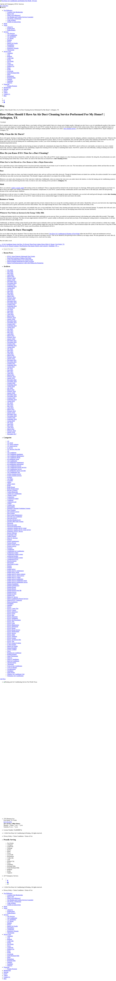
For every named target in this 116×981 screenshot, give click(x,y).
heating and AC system (13, 577)
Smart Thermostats (12, 656)
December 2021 (11, 360)
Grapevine (10, 64)
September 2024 (12, 306)
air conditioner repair (13, 459)
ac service (10, 447)
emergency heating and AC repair (16, 528)
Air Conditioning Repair (14, 466)
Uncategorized (11, 669)
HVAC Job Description (14, 620)
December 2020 (11, 380)
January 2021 (11, 378)
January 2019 (11, 412)
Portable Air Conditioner (14, 653)
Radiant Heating (12, 654)
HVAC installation (12, 618)
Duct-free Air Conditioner (14, 516)
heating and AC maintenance (15, 571)
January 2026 (11, 280)
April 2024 (10, 314)
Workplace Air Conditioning (15, 676)
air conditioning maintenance (15, 462)
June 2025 (10, 291)
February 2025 (11, 298)
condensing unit (11, 502)
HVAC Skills (11, 635)
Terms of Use (28, 836)
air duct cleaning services (14, 475)
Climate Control (11, 495)
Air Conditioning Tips (13, 472)
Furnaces (9, 548)
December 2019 (11, 394)
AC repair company (13, 444)
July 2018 (10, 422)
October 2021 (11, 363)
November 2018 (12, 416)
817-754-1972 (4, 5)
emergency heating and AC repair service (19, 530)
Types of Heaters (12, 667)
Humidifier (10, 603)
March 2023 (10, 335)
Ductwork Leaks (12, 525)
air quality (10, 480)
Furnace (9, 539)
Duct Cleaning (11, 510)
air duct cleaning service (14, 474)
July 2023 (10, 329)
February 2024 (11, 317)
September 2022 (12, 345)
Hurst (8, 68)
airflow (9, 482)
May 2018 (10, 426)
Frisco (9, 63)
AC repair (10, 443)
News (9, 651)
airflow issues (11, 484)
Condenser (10, 500)
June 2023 (10, 330)
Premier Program (12, 86)
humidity (9, 605)
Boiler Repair (11, 487)
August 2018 (11, 421)
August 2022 (11, 347)
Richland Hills (11, 77)
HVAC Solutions (12, 636)
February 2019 (11, 411)
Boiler (9, 485)
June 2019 (10, 404)
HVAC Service (11, 633)
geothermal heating (12, 556)
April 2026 (10, 275)
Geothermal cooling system (15, 554)
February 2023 (11, 337)
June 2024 (10, 311)
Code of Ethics (11, 20)
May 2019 (10, 406)
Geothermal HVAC (12, 559)
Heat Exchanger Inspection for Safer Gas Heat (20, 261)
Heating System (11, 594)
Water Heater (11, 672)
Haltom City (10, 66)
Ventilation (10, 671)
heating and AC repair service (15, 575)
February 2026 (11, 278)
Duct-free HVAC (12, 518)
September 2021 (12, 365)
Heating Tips (11, 595)
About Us (10, 27)
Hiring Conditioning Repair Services (17, 598)
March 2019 (10, 409)
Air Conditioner (11, 452)
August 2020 (11, 386)
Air (8, 451)
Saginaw (9, 79)
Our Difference (8, 10)
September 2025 (12, 286)
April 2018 (10, 427)
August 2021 (11, 367)
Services (6, 32)
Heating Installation (12, 584)
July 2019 (10, 403)
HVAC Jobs (10, 621)
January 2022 (11, 358)
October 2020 (11, 383)
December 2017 (11, 434)
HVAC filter (10, 615)
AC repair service (12, 446)
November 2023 (12, 322)
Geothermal (10, 46)
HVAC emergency (12, 612)
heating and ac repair (13, 572)
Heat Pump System (12, 564)
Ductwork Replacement (14, 526)
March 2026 (10, 276)
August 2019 (11, 401)
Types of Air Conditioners (14, 666)
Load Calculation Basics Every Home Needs (20, 259)
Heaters (9, 566)
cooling (9, 503)
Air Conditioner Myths (13, 457)
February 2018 (11, 431)
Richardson (10, 76)
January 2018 (11, 432)
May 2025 (10, 293)
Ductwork (10, 523)
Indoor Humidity (12, 648)
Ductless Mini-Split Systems (15, 521)
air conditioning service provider (16, 470)
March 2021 (10, 375)
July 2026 (10, 270)
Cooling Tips (11, 505)
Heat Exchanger (11, 561)
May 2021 (10, 371)
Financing (6, 84)
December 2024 (11, 301)
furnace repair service (13, 544)
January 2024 (11, 319)
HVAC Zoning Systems (14, 643)
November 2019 (12, 396)
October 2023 (11, 324)
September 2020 (12, 385)
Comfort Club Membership (15, 12)
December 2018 (11, 414)
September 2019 (12, 399)
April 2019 (10, 408)
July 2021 (10, 368)
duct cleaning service (13, 511)
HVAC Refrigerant (12, 626)
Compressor (10, 497)
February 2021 (11, 376)
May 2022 (10, 352)
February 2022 (11, 357)
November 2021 (12, 362)
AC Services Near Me (13, 449)
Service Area (7, 51)
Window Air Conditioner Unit (15, 674)
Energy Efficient (12, 533)
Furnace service (11, 546)
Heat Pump (10, 562)
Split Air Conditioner (13, 661)
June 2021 (10, 370)
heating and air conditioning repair (17, 580)
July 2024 (10, 309)
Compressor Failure (12, 498)
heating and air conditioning (15, 579)
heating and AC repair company (16, 574)
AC (8, 441)
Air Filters (10, 479)
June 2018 (10, 424)
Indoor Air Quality (12, 43)
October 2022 (11, 344)
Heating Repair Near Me (14, 590)
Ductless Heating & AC (14, 520)
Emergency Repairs (12, 48)
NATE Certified (11, 649)
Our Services (11, 33)
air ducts (9, 477)
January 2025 (11, 299)
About (5, 25)
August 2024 (11, 307)
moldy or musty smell (18, 188)
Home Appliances (12, 602)
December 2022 (11, 340)
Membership (7, 87)
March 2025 (10, 296)
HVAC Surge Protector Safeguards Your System (21, 256)
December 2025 (11, 281)
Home (5, 23)
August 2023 (11, 327)
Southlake (10, 81)
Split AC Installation (13, 659)
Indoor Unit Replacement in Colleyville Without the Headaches (25, 263)
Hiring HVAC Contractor (14, 600)
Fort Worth (10, 61)
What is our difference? (14, 15)
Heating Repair (11, 589)
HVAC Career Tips (12, 608)
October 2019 (11, 398)
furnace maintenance (13, 541)
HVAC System (11, 638)
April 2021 (10, 373)
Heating (9, 40)
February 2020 (11, 391)
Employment (11, 28)
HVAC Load (11, 623)
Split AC (9, 657)
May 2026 (10, 273)
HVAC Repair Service (13, 630)
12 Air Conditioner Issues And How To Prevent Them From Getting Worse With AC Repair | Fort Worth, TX (32, 244)
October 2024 (11, 304)
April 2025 (10, 294)
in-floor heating (11, 644)
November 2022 (12, 342)
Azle (8, 55)
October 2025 (11, 284)
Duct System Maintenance (14, 515)
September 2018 (12, 419)
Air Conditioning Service (14, 469)
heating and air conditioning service (17, 582)
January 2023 (11, 339)
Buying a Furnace (12, 490)
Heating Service (11, 592)
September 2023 (12, 326)
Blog (5, 96)
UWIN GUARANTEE (14, 22)
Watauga (9, 82)
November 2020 (12, 381)
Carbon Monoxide (12, 492)
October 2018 (11, 417)
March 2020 (10, 390)
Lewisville (10, 71)
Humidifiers (10, 45)
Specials (6, 89)
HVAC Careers (11, 610)
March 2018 (10, 429)
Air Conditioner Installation (15, 454)
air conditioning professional (15, 464)
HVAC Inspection (12, 616)
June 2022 (10, 350)
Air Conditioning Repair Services (16, 467)
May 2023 (10, 332)
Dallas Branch (11, 30)
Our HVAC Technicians (14, 18)
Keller (9, 69)
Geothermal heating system (15, 557)
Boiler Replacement (13, 488)
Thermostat (10, 664)
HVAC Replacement (13, 631)
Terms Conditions (18, 836)
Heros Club (10, 13)
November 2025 (12, 283)
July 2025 (10, 289)
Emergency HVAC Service (15, 531)
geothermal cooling (12, 552)
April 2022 (10, 353)
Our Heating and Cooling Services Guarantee (20, 17)
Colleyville (10, 58)
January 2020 (11, 393)
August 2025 (11, 288)
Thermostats (10, 50)
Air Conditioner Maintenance (15, 456)
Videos (6, 92)
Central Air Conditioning (14, 493)
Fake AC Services (12, 538)
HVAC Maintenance (13, 625)
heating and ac (11, 569)
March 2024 (10, 316)
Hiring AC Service (12, 597)
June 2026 (10, 271)
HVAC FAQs (11, 613)
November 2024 (12, 303)
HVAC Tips (10, 641)
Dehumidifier (11, 507)
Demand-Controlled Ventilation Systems (18, 508)
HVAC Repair (11, 628)
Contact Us (7, 94)
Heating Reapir (11, 587)
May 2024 (10, 312)
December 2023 (11, 321)
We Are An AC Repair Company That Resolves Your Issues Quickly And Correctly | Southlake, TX (29, 246)
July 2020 (10, 388)
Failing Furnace (11, 536)
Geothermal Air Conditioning (15, 551)
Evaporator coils (12, 534)
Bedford (9, 56)
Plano (9, 74)
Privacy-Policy (8, 836)
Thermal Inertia (11, 662)
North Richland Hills (13, 73)
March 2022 (10, 355)
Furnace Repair (11, 543)
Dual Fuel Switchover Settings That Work (19, 258)
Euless (9, 59)
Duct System (11, 513)
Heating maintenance (13, 585)
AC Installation (11, 36)
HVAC (9, 41)
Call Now (3, 679)
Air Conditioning (12, 35)
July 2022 (10, 348)
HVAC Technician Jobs (14, 639)
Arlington (10, 53)
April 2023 (10, 334)
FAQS (5, 91)
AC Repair (10, 38)
